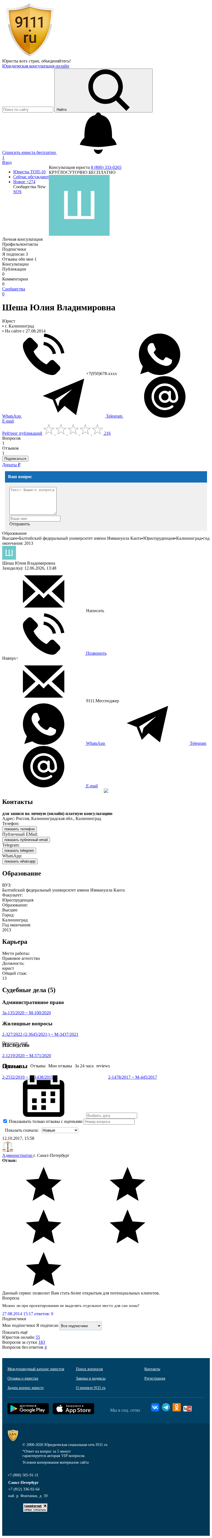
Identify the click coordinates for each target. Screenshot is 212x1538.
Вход (7, 162)
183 (41, 1342)
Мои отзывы (60, 1065)
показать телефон (19, 829)
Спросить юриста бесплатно (29, 152)
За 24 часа (84, 1065)
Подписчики (14, 249)
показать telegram (19, 850)
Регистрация (154, 1378)
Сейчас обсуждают (31, 176)
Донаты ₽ (11, 464)
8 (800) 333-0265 (106, 167)
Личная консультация (22, 239)
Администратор (17, 1155)
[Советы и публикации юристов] (29, 56)
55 (38, 1337)
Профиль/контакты (20, 244)
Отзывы (38, 1065)
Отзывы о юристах (22, 1378)
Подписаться (15, 459)
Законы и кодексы (90, 1378)
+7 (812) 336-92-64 (23, 1489)
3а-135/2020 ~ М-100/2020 (26, 1012)
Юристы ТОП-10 (29, 171)
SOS (17, 191)
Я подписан (15, 254)
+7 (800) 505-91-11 (22, 1475)
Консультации (15, 264)
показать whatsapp (19, 861)
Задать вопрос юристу (25, 1388)
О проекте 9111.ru (90, 1388)
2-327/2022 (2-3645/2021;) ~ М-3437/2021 (40, 1034)
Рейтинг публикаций (22, 433)
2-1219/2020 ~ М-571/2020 (26, 1055)
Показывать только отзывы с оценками (45, 1121)
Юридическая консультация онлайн (35, 66)
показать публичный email (26, 840)
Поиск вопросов (89, 1369)
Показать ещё (15, 1332)
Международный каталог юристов (35, 1369)
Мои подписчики (18, 1325)
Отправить (19, 524)
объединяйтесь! (56, 61)
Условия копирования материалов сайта (55, 1462)
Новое (24, 181)
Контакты (152, 1369)
